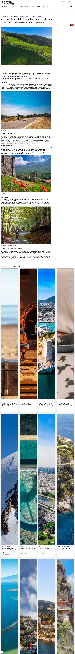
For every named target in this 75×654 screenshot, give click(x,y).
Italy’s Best (20, 6)
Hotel (34, 6)
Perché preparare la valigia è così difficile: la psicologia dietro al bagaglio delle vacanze (9, 404)
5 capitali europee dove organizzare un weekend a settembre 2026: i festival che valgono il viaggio (27, 405)
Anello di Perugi (5, 147)
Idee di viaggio (5, 6)
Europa (59, 546)
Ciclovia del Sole (6, 136)
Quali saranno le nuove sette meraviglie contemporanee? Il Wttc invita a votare (46, 550)
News (47, 6)
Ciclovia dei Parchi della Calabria (10, 251)
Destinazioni (13, 6)
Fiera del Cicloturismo (19, 78)
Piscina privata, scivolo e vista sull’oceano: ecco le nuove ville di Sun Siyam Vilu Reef (27, 550)
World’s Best (28, 6)
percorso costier (40, 84)
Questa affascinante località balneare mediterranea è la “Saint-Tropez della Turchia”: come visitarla (46, 405)
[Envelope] (73, 25)
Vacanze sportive (8, 546)
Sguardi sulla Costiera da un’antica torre (64, 549)
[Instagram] (71, 25)
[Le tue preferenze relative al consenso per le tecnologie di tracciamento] (2, 652)
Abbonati (71, 6)
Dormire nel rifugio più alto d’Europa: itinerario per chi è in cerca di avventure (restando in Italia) (9, 550)
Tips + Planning (40, 6)
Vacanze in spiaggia (65, 546)
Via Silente (5, 199)
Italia (17, 16)
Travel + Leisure (4, 16)
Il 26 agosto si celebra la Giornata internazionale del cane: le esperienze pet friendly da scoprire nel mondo (65, 405)
